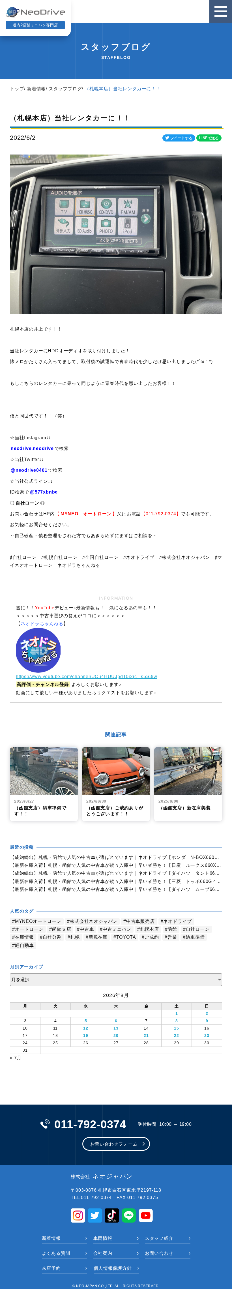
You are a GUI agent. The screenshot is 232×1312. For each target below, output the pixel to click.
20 (116, 1035)
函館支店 (61, 929)
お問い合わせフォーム (114, 1144)
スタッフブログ (65, 88)
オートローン (29, 929)
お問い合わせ (159, 1253)
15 (176, 1028)
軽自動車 (24, 945)
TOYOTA (126, 937)
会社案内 (102, 1253)
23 (206, 1035)
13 (116, 1028)
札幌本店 (149, 929)
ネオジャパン (102, 1176)
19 (85, 1035)
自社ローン (198, 929)
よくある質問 (56, 1253)
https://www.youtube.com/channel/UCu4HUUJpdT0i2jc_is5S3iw (86, 676)
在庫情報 (24, 937)
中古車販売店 (140, 921)
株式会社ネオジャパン (93, 921)
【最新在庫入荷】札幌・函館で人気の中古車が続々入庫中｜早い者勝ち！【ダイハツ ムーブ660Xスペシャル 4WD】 (116, 889)
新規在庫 (98, 937)
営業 (172, 937)
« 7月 (16, 1057)
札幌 (75, 937)
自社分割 (52, 937)
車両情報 (102, 1238)
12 (85, 1028)
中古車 (87, 929)
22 (176, 1035)
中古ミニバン (117, 929)
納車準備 (195, 937)
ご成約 (152, 937)
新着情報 (36, 88)
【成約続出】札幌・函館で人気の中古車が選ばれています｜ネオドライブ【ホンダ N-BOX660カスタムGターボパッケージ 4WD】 (116, 857)
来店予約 (51, 1268)
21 (146, 1035)
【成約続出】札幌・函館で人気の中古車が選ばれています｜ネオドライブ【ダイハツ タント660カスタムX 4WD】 (116, 873)
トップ (17, 88)
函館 (172, 929)
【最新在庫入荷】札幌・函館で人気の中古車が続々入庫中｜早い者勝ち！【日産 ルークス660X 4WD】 (116, 865)
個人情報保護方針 (113, 1268)
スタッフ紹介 (159, 1238)
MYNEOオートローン (38, 921)
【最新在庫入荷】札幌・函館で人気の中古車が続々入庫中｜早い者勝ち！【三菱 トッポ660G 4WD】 (116, 881)
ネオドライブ (177, 921)
